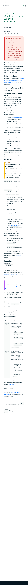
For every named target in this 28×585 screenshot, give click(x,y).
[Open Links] (25, 2)
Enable (15, 10)
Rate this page (7, 31)
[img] (5, 34)
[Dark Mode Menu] (25, 6)
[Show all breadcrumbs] (12, 10)
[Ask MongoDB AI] (23, 6)
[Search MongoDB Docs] (21, 6)
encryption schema (17, 117)
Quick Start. (11, 384)
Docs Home (6, 10)
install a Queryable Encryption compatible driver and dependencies (14, 80)
